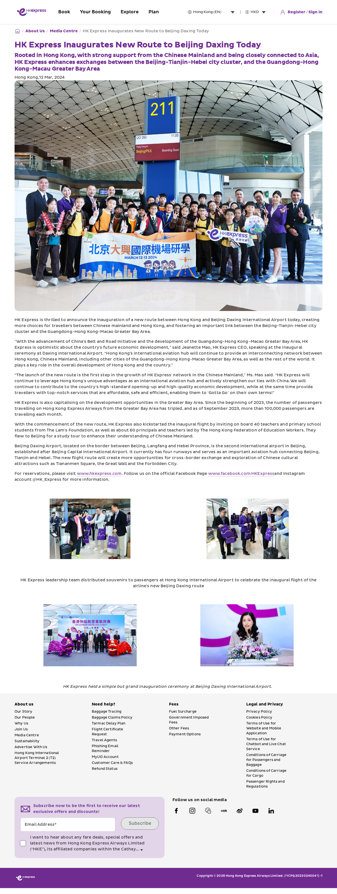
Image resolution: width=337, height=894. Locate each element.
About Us (35, 31)
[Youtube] (255, 811)
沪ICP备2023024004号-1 (303, 876)
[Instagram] (192, 811)
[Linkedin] (271, 811)
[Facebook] (176, 811)
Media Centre (64, 31)
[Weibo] (239, 811)
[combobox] (215, 12)
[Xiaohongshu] (224, 811)
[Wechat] (208, 811)
